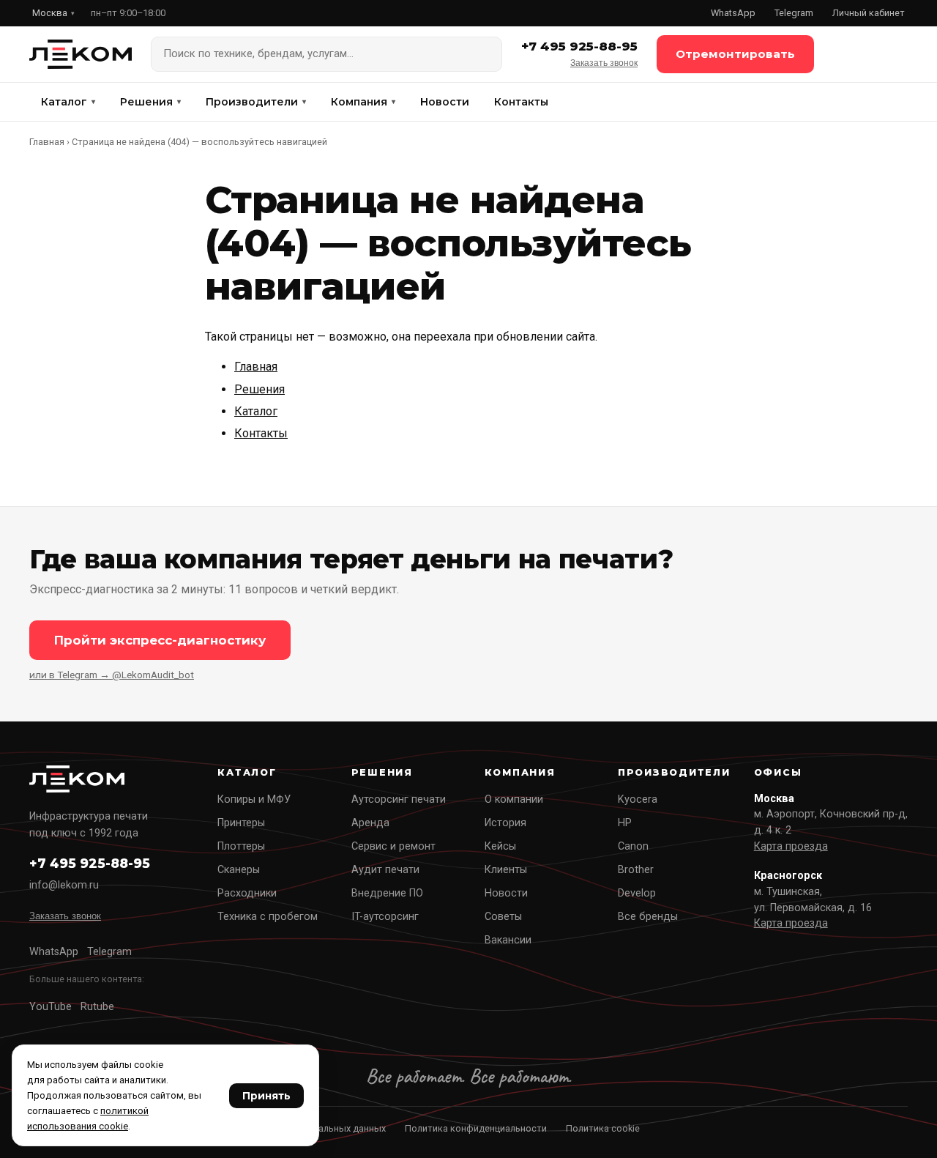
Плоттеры (241, 846)
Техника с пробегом (267, 916)
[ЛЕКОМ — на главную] (80, 54)
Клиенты (506, 870)
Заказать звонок (604, 63)
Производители (256, 101)
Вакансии (508, 940)
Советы (503, 916)
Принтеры (241, 823)
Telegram (793, 12)
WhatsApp (733, 12)
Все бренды (648, 916)
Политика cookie (603, 1128)
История (505, 823)
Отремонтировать (735, 54)
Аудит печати (385, 870)
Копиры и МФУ (254, 799)
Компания (363, 101)
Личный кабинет (868, 12)
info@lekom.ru (64, 885)
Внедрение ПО (387, 893)
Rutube (97, 1007)
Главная (46, 141)
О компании (514, 799)
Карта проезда (791, 846)
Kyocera (637, 799)
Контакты (521, 101)
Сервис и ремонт (393, 846)
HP (625, 823)
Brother (636, 870)
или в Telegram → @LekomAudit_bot (111, 674)
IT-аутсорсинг (385, 916)
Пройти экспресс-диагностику (160, 640)
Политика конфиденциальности (476, 1128)
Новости (444, 101)
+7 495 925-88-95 (579, 46)
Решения (150, 101)
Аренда (370, 823)
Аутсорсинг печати (398, 799)
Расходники (247, 893)
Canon (633, 846)
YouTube (50, 1007)
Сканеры (238, 870)
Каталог (68, 101)
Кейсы (500, 846)
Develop (637, 893)
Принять (266, 1096)
